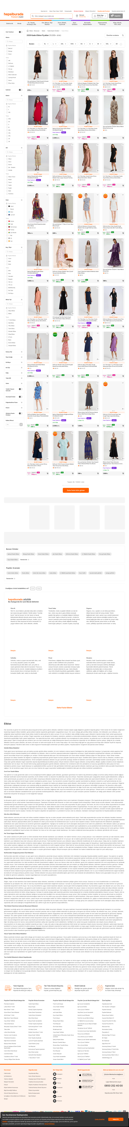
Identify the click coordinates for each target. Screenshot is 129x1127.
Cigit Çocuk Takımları (83, 1051)
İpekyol (10, 48)
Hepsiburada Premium (104, 11)
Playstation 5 (105, 1032)
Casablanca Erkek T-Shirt (11, 1056)
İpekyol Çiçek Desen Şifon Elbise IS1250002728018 (61, 129)
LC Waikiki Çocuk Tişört (84, 1059)
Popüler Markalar (106, 1012)
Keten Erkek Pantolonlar (35, 1012)
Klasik (10, 179)
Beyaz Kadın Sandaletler (35, 1021)
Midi (9, 261)
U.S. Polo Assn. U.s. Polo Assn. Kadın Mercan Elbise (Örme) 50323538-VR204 (37, 320)
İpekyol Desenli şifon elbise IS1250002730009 (34, 177)
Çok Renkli (13, 232)
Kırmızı (12, 221)
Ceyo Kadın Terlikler (58, 1032)
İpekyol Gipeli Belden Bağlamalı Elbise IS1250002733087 (63, 415)
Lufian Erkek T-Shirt (9, 1006)
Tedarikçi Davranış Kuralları (36, 1082)
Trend (9, 182)
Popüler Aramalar (106, 1009)
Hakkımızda (7, 1073)
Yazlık (10, 185)
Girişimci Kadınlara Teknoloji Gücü (38, 1084)
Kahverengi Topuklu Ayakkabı (37, 1049)
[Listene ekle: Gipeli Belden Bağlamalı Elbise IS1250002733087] (72, 383)
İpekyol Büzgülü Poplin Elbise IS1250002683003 (35, 272)
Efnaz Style (11, 83)
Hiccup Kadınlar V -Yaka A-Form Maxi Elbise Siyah (63, 225)
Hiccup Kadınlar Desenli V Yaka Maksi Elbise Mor (113, 270)
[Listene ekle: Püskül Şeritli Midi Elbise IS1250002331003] (47, 333)
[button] (38, 90)
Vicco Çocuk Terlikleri (83, 1042)
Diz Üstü (10, 290)
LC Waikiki (11, 66)
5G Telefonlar (105, 1040)
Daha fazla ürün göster (76, 490)
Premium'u (15, 17)
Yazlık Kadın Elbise (33, 1004)
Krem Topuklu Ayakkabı (35, 1038)
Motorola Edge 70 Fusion (108, 1035)
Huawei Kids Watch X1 (108, 1018)
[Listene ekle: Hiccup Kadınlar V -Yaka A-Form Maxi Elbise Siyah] (72, 195)
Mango (10, 51)
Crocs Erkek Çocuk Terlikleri (85, 1036)
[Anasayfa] (28, 31)
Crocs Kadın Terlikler (58, 1006)
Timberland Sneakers (9, 1038)
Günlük (10, 170)
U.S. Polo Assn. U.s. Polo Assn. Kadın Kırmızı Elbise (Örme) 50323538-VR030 (37, 129)
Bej (11, 235)
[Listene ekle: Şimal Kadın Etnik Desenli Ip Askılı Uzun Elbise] (47, 195)
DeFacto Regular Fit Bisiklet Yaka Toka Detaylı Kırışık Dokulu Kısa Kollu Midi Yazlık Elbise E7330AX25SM (88, 84)
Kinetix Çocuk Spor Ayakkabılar (86, 1048)
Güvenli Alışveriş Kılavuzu (11, 1093)
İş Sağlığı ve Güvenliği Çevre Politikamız (14, 1096)
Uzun (9, 258)
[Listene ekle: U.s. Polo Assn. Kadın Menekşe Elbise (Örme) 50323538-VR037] (123, 333)
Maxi (9, 264)
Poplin (10, 188)
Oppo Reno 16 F (106, 1043)
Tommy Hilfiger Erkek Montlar (12, 1059)
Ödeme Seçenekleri (34, 1090)
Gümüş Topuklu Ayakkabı (35, 1009)
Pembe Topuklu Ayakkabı (35, 1023)
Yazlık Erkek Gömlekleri (35, 1015)
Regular (10, 279)
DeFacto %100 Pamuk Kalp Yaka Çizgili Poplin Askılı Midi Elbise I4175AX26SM (112, 415)
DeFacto (10, 63)
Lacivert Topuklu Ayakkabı (36, 1040)
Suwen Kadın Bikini (58, 1059)
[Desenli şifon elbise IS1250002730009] (38, 158)
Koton (9, 54)
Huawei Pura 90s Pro (107, 1023)
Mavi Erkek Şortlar (33, 1052)
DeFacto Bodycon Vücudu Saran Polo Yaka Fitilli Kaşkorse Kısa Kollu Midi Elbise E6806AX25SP (113, 320)
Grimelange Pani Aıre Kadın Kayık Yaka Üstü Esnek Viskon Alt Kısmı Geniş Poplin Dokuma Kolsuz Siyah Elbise (62, 318)
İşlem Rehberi (32, 1096)
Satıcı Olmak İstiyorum (34, 1076)
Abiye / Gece (11, 176)
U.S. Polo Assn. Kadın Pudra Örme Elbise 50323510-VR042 (87, 177)
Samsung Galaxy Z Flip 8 (108, 1052)
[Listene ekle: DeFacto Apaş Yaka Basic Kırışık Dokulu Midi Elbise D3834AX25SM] (97, 333)
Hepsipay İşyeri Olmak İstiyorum (37, 1079)
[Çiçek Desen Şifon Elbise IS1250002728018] (63, 110)
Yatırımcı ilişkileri (8, 1079)
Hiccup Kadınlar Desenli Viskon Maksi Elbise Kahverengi (113, 127)
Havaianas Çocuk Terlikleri (85, 1028)
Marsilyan (11, 72)
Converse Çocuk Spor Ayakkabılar (87, 1031)
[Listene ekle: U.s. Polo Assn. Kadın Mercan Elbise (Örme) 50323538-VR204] (47, 287)
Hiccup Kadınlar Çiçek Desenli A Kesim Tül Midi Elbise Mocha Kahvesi (38, 82)
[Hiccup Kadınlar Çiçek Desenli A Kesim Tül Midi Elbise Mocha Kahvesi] (38, 65)
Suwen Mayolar (57, 1053)
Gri (11, 238)
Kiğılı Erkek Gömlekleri (10, 1040)
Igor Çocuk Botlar (82, 1006)
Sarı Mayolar (32, 1046)
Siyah (11, 206)
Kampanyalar (68, 11)
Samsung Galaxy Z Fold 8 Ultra (110, 1049)
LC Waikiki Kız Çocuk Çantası (86, 1021)
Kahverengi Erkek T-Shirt (35, 1026)
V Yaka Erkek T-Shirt (34, 1057)
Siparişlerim (44, 11)
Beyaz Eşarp (32, 1006)
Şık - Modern (11, 167)
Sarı (11, 241)
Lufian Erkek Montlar (9, 1032)
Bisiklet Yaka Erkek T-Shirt (36, 1032)
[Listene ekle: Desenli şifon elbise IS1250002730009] (47, 145)
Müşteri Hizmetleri (90, 11)
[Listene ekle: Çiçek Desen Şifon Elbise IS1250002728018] (72, 97)
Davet (10, 164)
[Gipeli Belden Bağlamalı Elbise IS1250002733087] (63, 396)
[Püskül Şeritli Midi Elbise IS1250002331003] (38, 347)
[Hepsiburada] (13, 14)
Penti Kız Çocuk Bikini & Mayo (86, 1018)
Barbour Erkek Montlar (10, 1043)
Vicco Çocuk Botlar (83, 1045)
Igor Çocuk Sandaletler (84, 1004)
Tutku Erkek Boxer (9, 1023)
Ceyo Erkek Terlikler (9, 1021)
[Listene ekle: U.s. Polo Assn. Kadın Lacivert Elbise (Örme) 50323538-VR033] (72, 52)
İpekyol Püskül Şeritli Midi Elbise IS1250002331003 (36, 365)
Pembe (12, 229)
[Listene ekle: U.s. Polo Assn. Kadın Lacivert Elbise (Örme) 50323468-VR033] (97, 287)
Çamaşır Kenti (12, 77)
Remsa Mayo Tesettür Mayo (60, 1045)
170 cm (10, 285)
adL (9, 60)
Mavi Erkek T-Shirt (9, 1009)
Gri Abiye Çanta (33, 1029)
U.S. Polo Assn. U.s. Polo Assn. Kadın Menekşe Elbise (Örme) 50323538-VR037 (113, 365)
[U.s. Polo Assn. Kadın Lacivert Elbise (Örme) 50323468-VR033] (88, 301)
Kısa (9, 273)
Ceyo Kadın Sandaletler (59, 1056)
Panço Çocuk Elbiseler (84, 1034)
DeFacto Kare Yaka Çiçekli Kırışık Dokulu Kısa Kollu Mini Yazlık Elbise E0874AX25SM (112, 227)
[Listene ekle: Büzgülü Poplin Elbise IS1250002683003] (47, 240)
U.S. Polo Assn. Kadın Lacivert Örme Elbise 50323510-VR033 (37, 464)
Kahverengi (13, 227)
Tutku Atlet (7, 1029)
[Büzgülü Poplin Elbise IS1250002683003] (38, 253)
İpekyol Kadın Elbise (58, 1039)
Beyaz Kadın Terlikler (34, 1035)
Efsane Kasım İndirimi (107, 1015)
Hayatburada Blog (33, 1073)
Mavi (11, 212)
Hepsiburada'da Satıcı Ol (118, 11)
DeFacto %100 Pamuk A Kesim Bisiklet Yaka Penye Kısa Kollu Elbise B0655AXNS (63, 465)
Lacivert (12, 215)
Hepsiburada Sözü (107, 1004)
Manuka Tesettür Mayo (59, 1042)
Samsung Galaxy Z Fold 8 (109, 1046)
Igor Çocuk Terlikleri (83, 1053)
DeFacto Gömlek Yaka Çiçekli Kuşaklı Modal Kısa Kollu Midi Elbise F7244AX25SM (63, 365)
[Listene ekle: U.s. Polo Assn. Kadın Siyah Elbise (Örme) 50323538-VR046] (97, 97)
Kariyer (6, 1084)
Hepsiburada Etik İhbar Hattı (113, 1093)
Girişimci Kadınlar (78, 11)
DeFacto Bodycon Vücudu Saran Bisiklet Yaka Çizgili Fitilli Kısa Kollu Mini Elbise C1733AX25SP (87, 227)
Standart (10, 276)
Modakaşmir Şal (57, 1029)
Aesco (10, 80)
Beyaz (12, 209)
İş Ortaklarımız (8, 1076)
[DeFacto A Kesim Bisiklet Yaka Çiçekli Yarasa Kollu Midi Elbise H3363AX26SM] (63, 253)
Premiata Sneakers (9, 1004)
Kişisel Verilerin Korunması (11, 1087)
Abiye (9, 159)
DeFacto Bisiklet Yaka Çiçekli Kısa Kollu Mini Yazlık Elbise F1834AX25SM (37, 415)
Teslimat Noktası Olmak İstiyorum (37, 1087)
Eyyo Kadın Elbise (57, 1015)
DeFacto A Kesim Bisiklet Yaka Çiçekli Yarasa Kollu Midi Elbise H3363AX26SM (63, 272)
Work (9, 191)
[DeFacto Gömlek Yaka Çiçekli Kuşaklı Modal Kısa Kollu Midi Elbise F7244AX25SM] (63, 347)
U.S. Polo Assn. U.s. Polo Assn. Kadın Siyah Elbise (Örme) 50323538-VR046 (87, 129)
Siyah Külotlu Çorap (34, 1043)
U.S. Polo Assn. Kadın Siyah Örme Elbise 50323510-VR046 (112, 84)
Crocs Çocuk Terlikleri (83, 1009)
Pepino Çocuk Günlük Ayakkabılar (87, 1039)
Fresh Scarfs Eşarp (58, 1004)
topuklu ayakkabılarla (34, 928)
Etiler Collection (12, 74)
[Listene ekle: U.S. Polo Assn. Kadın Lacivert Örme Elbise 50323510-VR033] (47, 432)
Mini (9, 270)
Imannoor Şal (56, 1009)
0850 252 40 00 (113, 1085)
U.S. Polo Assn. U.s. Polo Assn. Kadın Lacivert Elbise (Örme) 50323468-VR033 (87, 320)
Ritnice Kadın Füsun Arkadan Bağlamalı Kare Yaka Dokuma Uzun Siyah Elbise (112, 463)
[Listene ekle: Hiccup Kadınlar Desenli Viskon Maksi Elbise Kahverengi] (123, 97)
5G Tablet (104, 1038)
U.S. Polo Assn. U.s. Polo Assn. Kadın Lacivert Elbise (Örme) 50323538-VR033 (62, 84)
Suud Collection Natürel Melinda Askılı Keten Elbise (88, 272)
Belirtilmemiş (11, 287)
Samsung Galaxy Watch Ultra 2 (110, 1055)
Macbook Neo (106, 1026)
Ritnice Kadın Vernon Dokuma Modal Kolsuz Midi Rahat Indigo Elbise (88, 413)
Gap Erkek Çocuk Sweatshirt (85, 1012)
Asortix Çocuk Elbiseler (84, 1015)
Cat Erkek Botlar (8, 1053)
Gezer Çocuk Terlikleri (83, 1056)
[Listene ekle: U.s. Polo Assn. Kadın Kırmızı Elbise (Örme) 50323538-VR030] (47, 97)
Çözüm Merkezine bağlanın (113, 1074)
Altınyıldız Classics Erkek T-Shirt (12, 1026)
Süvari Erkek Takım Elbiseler (11, 1012)
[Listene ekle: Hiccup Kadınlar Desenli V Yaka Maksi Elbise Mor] (123, 240)
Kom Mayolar (56, 1051)
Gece (9, 161)
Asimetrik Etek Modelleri (35, 1055)
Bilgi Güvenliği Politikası (10, 1090)
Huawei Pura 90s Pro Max (109, 1021)
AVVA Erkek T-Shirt (9, 1015)
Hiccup (10, 69)
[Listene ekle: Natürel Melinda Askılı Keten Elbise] (97, 240)
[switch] (21, 32)
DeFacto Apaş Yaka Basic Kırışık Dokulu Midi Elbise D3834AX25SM (87, 365)
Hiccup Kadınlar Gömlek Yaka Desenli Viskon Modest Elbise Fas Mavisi (88, 462)
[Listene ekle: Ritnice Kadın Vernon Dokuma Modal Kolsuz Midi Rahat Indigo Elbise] (97, 383)
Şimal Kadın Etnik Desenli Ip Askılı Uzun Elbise (36, 225)
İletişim (6, 1099)
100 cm (10, 282)
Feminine (10, 193)
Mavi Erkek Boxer (33, 1018)
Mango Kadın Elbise (58, 1021)
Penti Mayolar (56, 1023)
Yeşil (11, 224)
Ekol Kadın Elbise (57, 1026)
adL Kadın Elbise (57, 1012)
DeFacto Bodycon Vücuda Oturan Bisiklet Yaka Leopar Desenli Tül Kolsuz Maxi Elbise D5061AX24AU (63, 177)
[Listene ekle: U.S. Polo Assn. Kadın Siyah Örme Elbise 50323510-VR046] (123, 52)
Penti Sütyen (56, 1018)
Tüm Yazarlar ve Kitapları (108, 1006)
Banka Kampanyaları (34, 1093)
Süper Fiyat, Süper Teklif (56, 11)
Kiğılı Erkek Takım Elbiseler (11, 1018)
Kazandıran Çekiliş (107, 1029)
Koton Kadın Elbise (58, 1048)
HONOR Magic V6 (107, 1057)
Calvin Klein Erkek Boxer (10, 1051)
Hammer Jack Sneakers (10, 1035)
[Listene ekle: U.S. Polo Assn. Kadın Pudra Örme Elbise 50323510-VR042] (97, 145)
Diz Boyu (10, 293)
